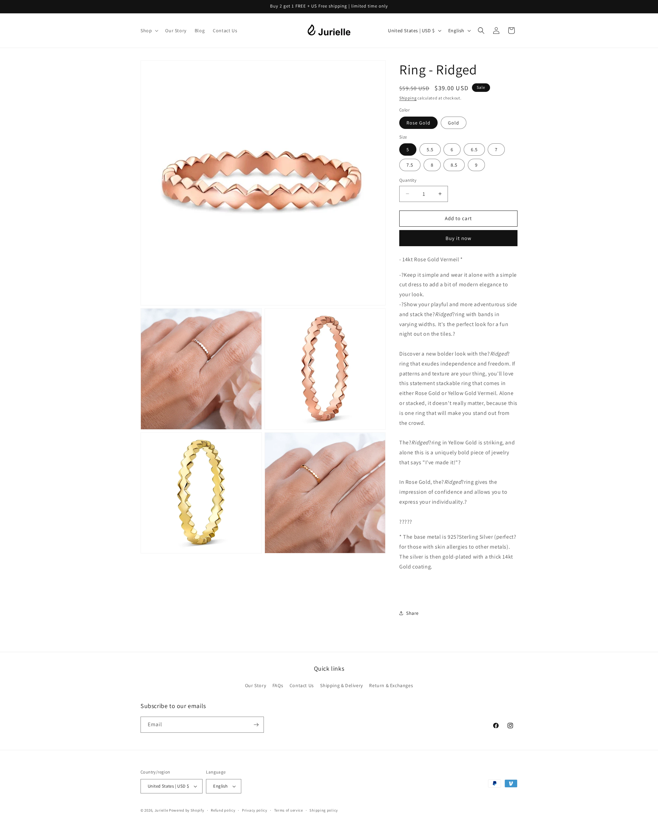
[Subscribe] (256, 725)
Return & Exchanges (391, 685)
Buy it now (459, 238)
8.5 (454, 165)
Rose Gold (418, 123)
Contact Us (302, 685)
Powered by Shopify (186, 810)
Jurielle (161, 810)
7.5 (409, 165)
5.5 (430, 149)
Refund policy (223, 810)
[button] (148, 30)
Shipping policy (323, 810)
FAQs (277, 685)
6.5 (474, 149)
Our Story (255, 685)
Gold (453, 123)
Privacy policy (254, 810)
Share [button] (412, 613)
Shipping (408, 97)
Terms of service (288, 810)
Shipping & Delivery (341, 685)
